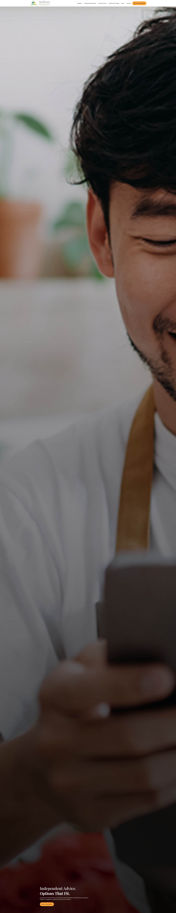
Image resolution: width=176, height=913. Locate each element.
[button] (80, 3)
